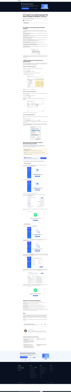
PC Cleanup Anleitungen (42, 369)
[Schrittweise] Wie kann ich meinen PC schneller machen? (41, 339)
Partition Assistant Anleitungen (42, 367)
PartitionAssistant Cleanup (35, 145)
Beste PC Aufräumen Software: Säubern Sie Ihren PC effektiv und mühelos (42, 345)
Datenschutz (48, 382)
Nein (45, 324)
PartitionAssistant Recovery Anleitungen (43, 368)
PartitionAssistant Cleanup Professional (33, 377)
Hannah (26, 20)
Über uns (40, 377)
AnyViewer (51, 369)
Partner (40, 375)
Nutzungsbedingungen (51, 382)
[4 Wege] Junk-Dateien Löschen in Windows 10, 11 (28, 344)
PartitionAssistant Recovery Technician (33, 375)
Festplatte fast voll (26, 36)
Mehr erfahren (38, 391)
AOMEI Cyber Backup (51, 368)
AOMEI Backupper (51, 367)
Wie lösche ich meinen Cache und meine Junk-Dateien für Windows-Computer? (28, 339)
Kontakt (40, 376)
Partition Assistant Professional (32, 368)
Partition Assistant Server (32, 369)
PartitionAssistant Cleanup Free (32, 376)
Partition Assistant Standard (32, 367)
